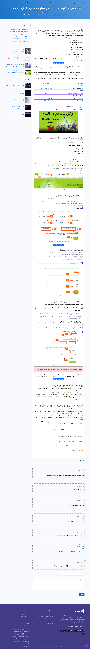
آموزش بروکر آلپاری (57, 15)
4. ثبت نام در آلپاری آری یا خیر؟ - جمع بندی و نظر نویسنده (19, 41)
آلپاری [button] (57, 3)
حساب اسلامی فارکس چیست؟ (23, 614)
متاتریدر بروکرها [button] (29, 3)
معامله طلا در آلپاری (25, 616)
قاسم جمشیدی (45, 12)
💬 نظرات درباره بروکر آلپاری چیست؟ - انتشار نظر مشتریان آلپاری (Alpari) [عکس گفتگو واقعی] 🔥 (15, 72)
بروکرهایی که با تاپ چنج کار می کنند (45, 616)
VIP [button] (22, 3)
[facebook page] (76, 631)
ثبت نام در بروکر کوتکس (48, 621)
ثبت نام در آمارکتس (49, 623)
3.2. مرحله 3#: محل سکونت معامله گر (21, 36)
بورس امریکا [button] (43, 3)
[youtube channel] (83, 631)
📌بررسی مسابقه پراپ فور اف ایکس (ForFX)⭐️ (15, 85)
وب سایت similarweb (64, 59)
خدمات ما (27, 621)
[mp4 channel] (69, 631)
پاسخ (83, 472)
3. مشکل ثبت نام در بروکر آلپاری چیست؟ (22, 40)
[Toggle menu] (87, 646)
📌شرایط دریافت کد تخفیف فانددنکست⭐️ (15, 114)
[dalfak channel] (71, 631)
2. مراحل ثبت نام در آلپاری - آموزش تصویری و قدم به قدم (19, 31)
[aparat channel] (78, 631)
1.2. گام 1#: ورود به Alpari (23, 33)
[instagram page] (74, 631)
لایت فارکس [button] (51, 3)
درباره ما (27, 623)
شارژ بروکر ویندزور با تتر (48, 618)
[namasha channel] (81, 631)
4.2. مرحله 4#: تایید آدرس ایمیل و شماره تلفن (20, 38)
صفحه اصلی (65, 15)
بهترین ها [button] (37, 3)
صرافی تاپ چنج (50, 614)
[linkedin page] (61, 631)
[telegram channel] (66, 631)
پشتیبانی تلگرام (26, 625)
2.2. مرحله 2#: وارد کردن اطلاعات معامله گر (21, 34)
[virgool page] (64, 631)
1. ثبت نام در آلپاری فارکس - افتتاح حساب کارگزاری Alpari (19, 29)
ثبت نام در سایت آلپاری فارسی (58, 63)
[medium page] (83, 634)
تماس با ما (27, 618)
